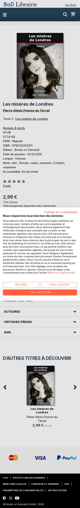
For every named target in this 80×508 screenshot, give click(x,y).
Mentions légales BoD (61, 272)
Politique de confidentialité (60, 212)
